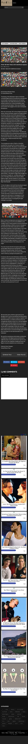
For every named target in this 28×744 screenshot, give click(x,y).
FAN (18, 716)
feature (23, 716)
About (7, 732)
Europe (3, 716)
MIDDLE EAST (18, 718)
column (12, 714)
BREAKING (17, 711)
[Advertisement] (14, 26)
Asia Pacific (4, 711)
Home (3, 732)
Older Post (20, 354)
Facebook (7, 361)
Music (3, 721)
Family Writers (11, 716)
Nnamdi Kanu (21, 721)
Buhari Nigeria (5, 714)
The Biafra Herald (17, 731)
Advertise (11, 732)
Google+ (22, 361)
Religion (10, 723)
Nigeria (14, 721)
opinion (4, 723)
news (8, 721)
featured (4, 718)
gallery (10, 718)
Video (3, 725)
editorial (19, 714)
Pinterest (14, 365)
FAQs (16, 732)
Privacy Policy (21, 732)
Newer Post (7, 354)
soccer (16, 723)
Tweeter (15, 361)
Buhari (24, 711)
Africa (6, 709)
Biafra (11, 711)
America (12, 709)
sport (21, 723)
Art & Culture (20, 709)
